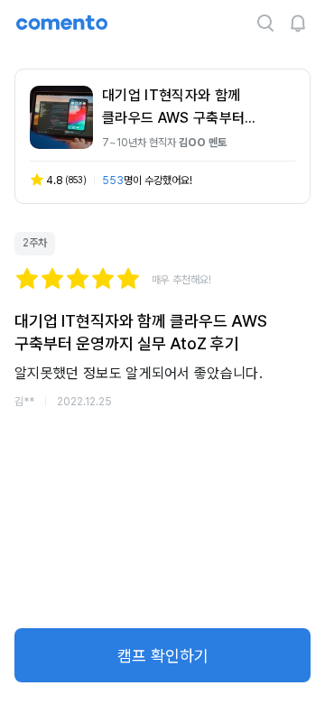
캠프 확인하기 (163, 655)
